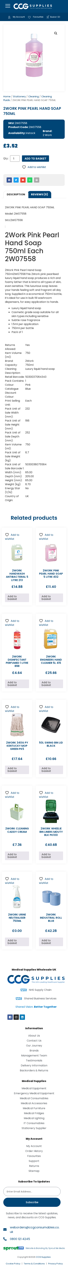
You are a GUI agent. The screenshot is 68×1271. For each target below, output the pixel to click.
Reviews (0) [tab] (39, 194)
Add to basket (35, 158)
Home (7, 96)
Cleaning (33, 96)
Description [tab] (16, 194)
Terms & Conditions (34, 1263)
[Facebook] (10, 1017)
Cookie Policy (13, 1263)
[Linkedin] (22, 1017)
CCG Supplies (43, 1257)
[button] (56, 33)
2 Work (47, 135)
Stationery (19, 96)
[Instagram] (16, 1017)
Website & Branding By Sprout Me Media (45, 1248)
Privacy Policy (55, 1263)
